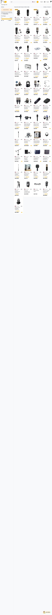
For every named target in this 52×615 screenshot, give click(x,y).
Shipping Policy (5, 13)
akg (31, 71)
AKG (21, 17)
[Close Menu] (1, 2)
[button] (42, 2)
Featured (48, 7)
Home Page (3, 4)
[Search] (37, 2)
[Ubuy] (5, 2)
